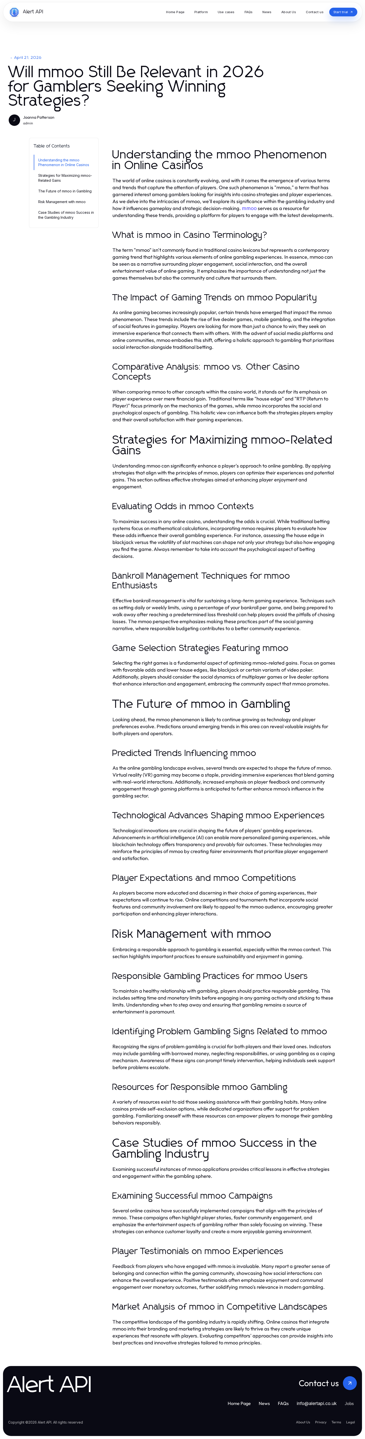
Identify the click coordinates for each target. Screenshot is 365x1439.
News (264, 1403)
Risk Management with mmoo (62, 202)
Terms (336, 1422)
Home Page (239, 1403)
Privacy (321, 1422)
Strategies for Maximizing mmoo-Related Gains (65, 177)
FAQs (283, 1403)
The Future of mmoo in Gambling (65, 191)
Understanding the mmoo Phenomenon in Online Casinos (63, 162)
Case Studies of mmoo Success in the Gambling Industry (66, 214)
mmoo (249, 208)
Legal (350, 1422)
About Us (303, 1422)
